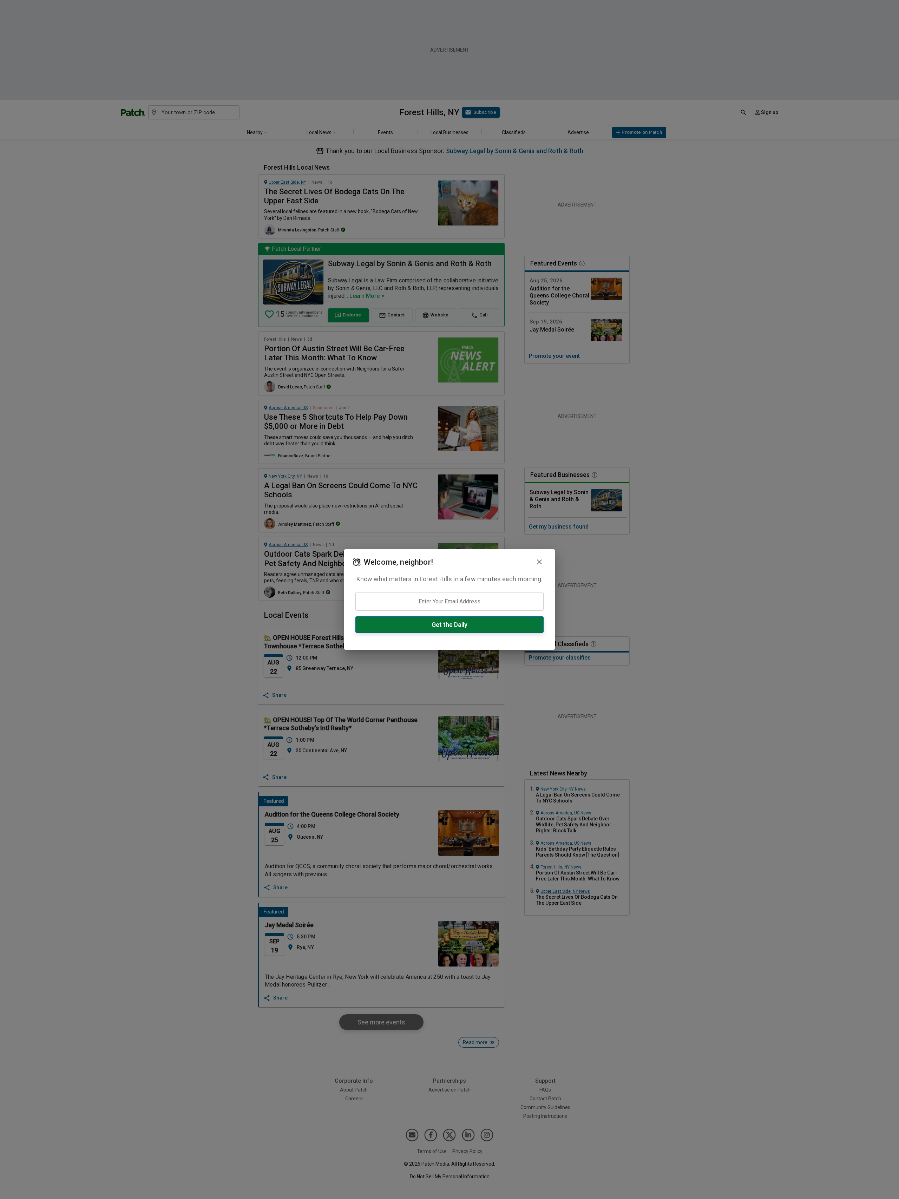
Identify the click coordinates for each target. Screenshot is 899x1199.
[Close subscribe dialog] (539, 562)
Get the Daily (449, 624)
